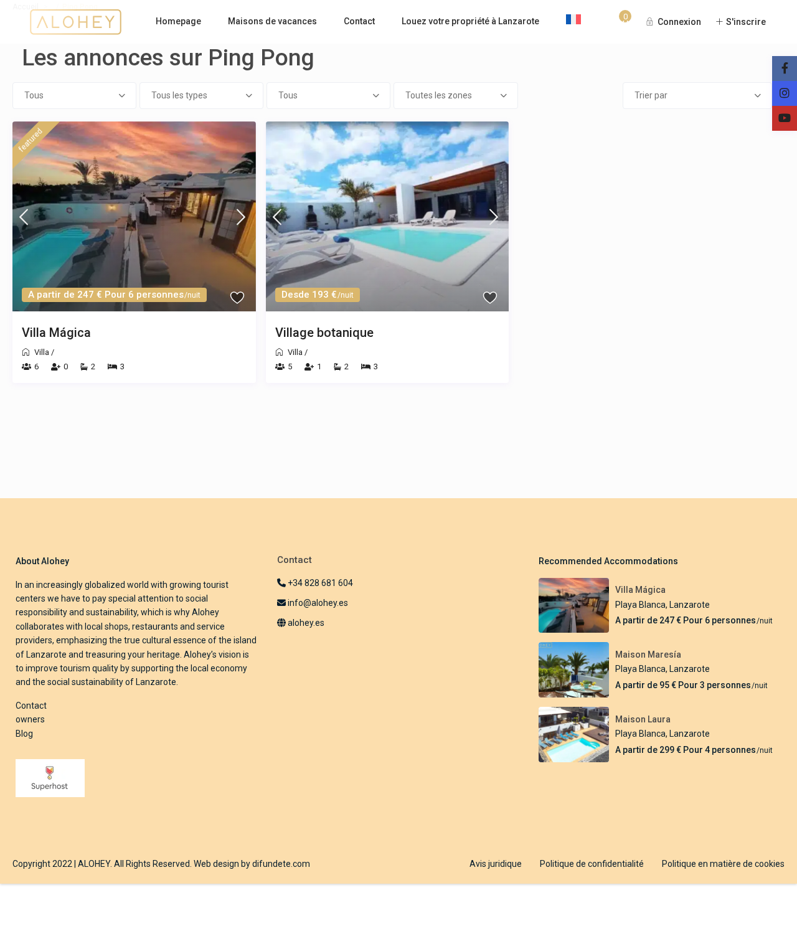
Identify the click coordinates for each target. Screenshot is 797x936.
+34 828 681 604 (319, 583)
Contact (359, 21)
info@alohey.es (318, 603)
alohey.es (305, 623)
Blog (24, 734)
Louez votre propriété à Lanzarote (470, 21)
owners (30, 719)
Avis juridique (495, 864)
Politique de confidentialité (592, 864)
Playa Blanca (640, 605)
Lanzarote (689, 605)
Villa (41, 352)
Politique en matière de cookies (723, 864)
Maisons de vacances (272, 21)
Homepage (178, 21)
